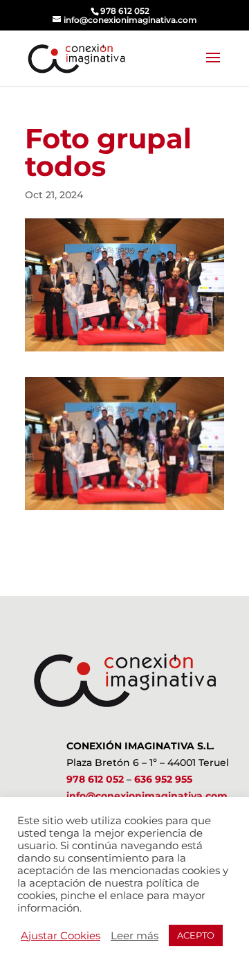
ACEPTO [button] (195, 935)
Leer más (134, 936)
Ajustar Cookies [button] (60, 936)
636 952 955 (163, 779)
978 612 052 (95, 779)
